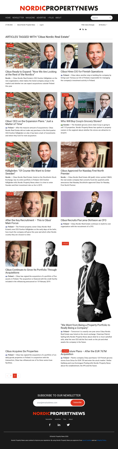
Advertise (58, 419)
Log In (42, 25)
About (71, 419)
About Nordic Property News (26, 25)
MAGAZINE (30, 18)
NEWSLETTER (18, 18)
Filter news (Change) (87, 25)
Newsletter (49, 419)
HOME (8, 18)
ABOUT (58, 18)
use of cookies (87, 440)
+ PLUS (51, 18)
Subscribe (77, 402)
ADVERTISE (41, 18)
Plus (64, 419)
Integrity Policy (101, 440)
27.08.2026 (9, 25)
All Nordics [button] (102, 25)
